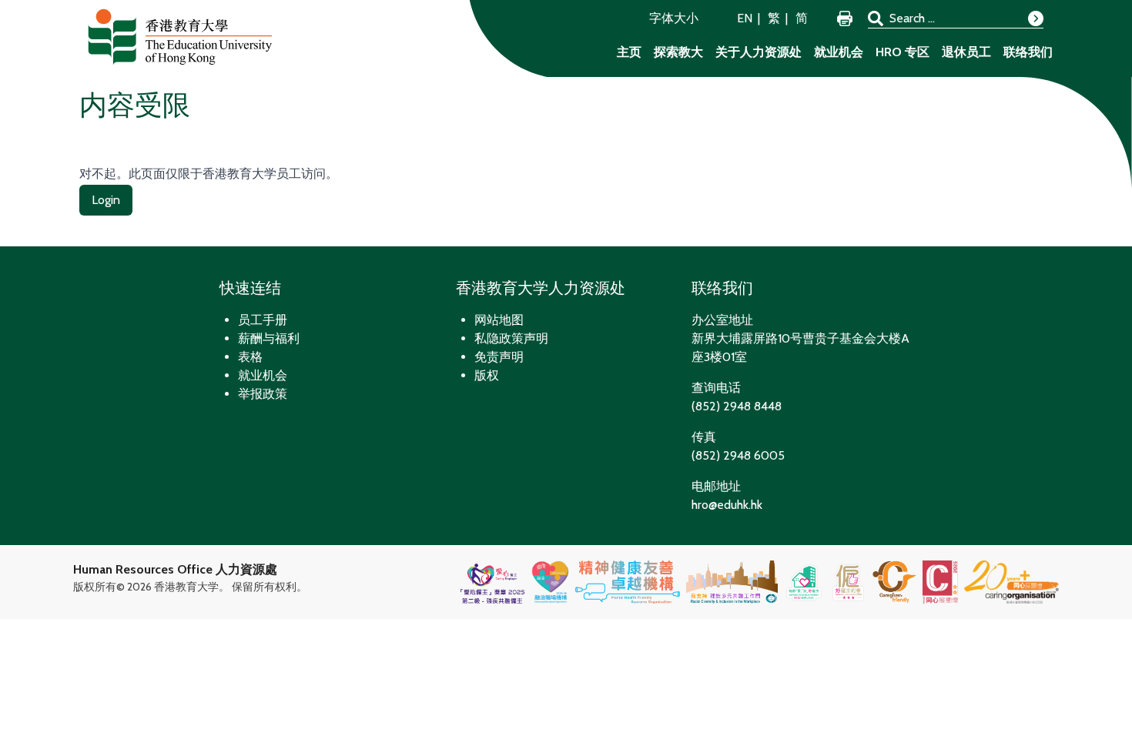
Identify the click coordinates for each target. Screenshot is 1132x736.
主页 (629, 52)
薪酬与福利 (269, 338)
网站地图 (499, 320)
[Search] (1035, 18)
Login (106, 199)
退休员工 (966, 52)
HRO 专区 (902, 52)
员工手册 (262, 320)
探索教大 (678, 52)
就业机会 (838, 52)
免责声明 (499, 357)
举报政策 (262, 393)
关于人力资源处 (758, 52)
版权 (486, 375)
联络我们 (1028, 52)
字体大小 (673, 18)
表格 (250, 357)
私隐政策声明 (511, 338)
